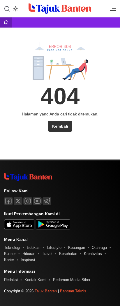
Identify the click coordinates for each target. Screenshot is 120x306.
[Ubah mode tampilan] (14, 8)
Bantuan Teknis (73, 291)
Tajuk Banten (46, 291)
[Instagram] (27, 201)
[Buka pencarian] (7, 8)
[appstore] (19, 228)
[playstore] (53, 228)
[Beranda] (6, 22)
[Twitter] (18, 201)
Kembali (60, 126)
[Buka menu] (111, 10)
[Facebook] (8, 201)
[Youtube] (37, 201)
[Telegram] (47, 201)
